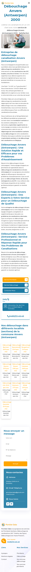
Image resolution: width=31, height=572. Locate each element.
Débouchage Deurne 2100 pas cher (7, 370)
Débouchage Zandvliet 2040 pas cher (7, 408)
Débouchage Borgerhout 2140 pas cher (26, 351)
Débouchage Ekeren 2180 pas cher (16, 370)
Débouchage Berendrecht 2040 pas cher (16, 351)
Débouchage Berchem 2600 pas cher (7, 351)
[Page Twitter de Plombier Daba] (8, 504)
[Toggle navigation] (29, 3)
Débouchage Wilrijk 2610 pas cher (26, 389)
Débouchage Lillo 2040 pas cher (7, 388)
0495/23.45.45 (16, 316)
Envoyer (15, 464)
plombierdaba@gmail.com (15, 492)
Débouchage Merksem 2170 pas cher (16, 389)
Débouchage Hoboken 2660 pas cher (26, 370)
